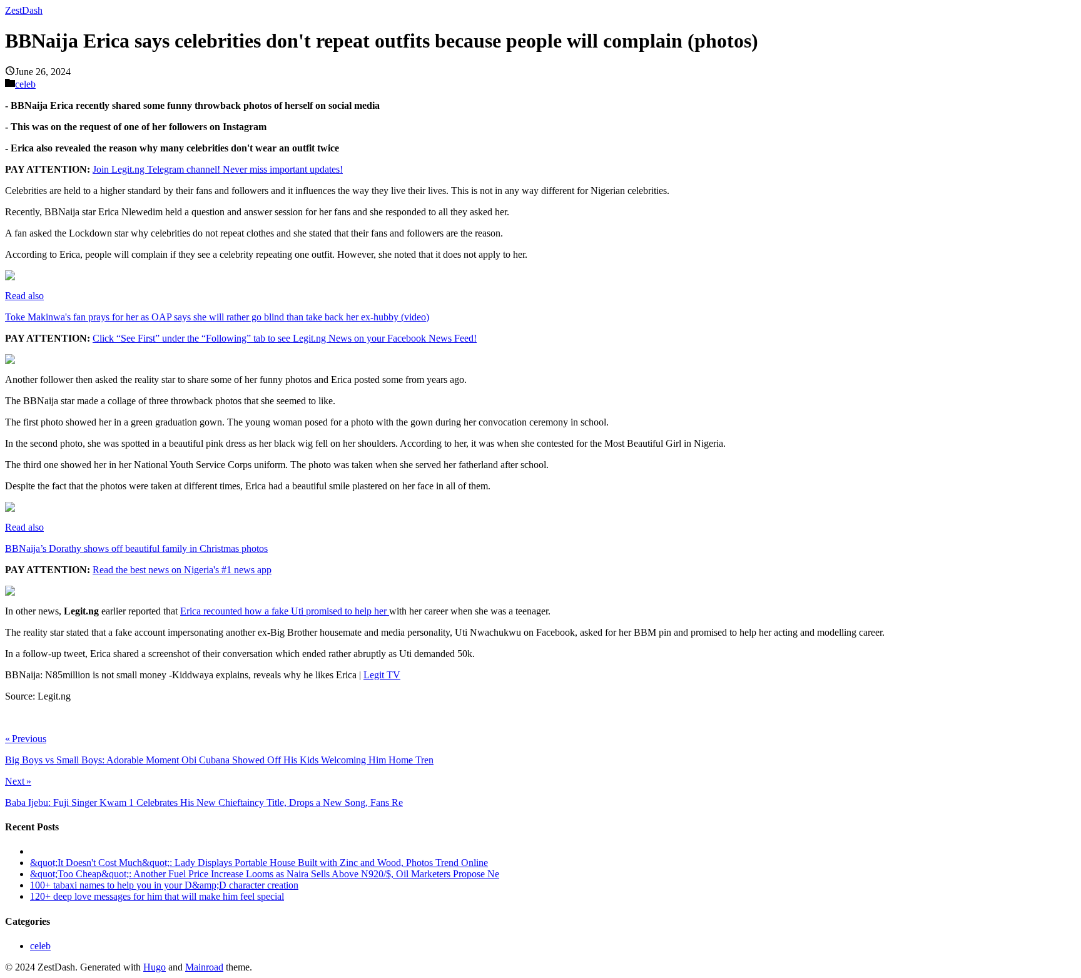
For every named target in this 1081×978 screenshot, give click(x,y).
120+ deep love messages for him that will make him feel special (157, 896)
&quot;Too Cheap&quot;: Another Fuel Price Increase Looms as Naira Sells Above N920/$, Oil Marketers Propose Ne (264, 873)
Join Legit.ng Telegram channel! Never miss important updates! (218, 169)
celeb (25, 84)
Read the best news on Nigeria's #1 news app (182, 569)
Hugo (154, 967)
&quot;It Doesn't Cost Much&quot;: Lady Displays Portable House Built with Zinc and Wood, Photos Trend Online (259, 862)
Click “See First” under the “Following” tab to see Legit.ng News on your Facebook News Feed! (285, 338)
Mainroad (204, 967)
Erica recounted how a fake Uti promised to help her (284, 611)
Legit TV (381, 675)
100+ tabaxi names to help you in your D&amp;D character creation (164, 885)
